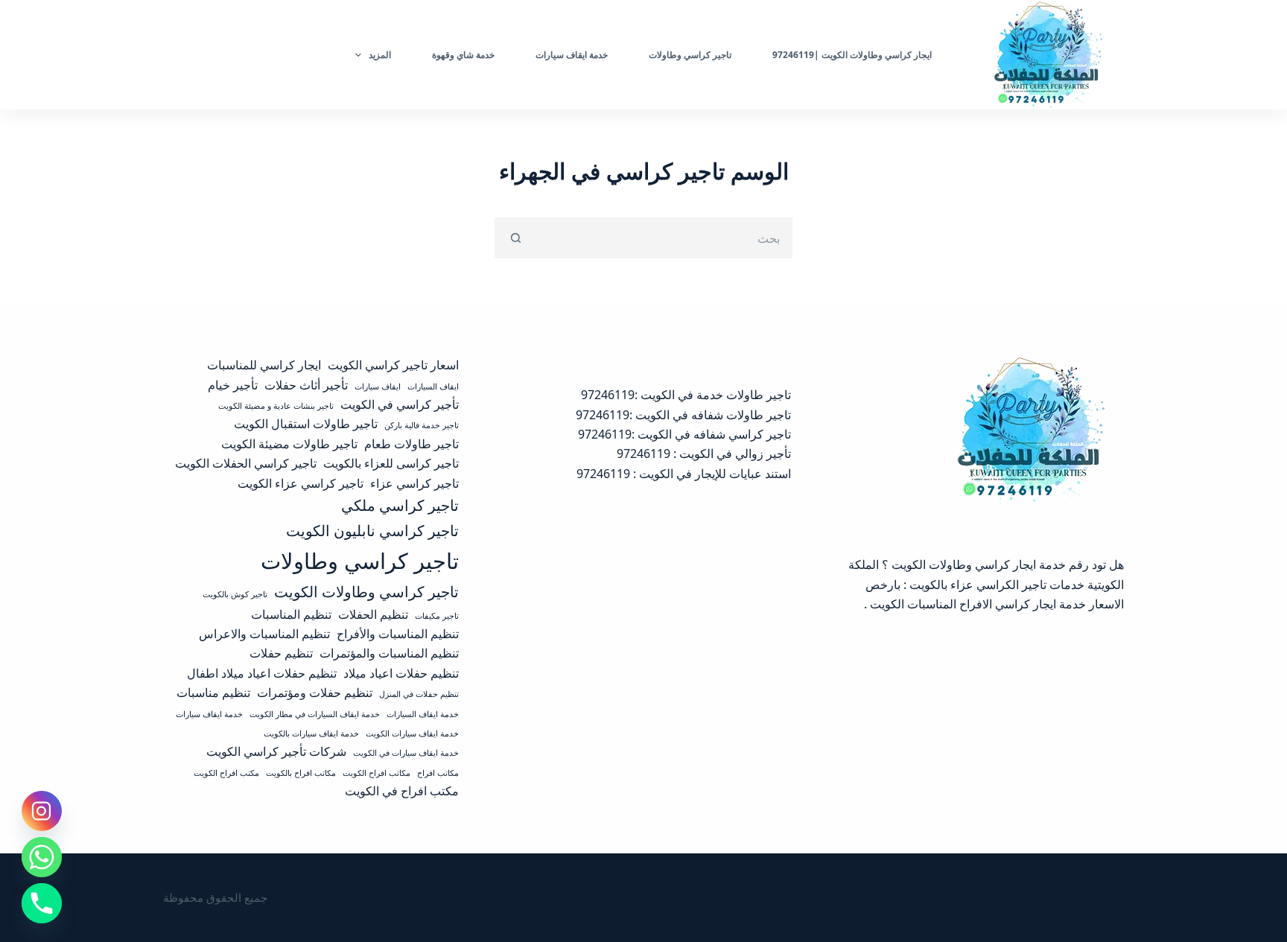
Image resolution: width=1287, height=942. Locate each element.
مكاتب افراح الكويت (376, 773)
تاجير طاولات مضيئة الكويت (289, 444)
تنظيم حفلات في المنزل (419, 694)
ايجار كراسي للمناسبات (264, 365)
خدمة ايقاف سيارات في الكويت (406, 753)
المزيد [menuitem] (380, 54)
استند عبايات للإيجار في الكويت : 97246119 (683, 473)
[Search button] (515, 237)
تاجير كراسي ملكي (400, 504)
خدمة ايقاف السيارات (423, 714)
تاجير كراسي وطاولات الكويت (366, 591)
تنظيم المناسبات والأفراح (398, 634)
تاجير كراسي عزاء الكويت (300, 483)
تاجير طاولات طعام (411, 444)
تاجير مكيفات (437, 616)
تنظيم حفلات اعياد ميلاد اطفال (262, 673)
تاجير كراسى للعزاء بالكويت (391, 463)
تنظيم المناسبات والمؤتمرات (389, 653)
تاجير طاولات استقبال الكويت (306, 424)
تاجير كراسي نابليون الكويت (372, 530)
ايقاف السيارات (433, 386)
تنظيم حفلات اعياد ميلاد (401, 673)
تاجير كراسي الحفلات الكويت (246, 463)
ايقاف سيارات (378, 386)
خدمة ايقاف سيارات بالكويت (311, 733)
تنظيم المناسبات (291, 614)
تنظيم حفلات (281, 653)
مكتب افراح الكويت (226, 773)
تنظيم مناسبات (213, 692)
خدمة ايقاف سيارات (209, 714)
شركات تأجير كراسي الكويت (276, 751)
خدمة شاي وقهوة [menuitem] (463, 54)
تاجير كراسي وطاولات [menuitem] (690, 54)
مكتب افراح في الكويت (402, 791)
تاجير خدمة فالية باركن (421, 425)
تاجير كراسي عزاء (414, 483)
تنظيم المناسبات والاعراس (264, 634)
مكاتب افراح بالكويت (301, 773)
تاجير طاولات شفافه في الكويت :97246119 (683, 415)
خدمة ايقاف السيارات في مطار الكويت (315, 714)
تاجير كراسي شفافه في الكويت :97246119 (684, 434)
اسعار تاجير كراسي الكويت (393, 365)
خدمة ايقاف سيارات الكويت (412, 733)
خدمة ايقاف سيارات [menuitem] (572, 54)
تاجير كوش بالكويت (235, 594)
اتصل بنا (198, 54)
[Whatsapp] (42, 857)
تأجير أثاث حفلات (306, 385)
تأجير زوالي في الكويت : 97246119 (704, 453)
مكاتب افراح (438, 773)
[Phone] (42, 903)
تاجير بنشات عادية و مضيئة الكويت (276, 406)
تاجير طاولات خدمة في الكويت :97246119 (686, 394)
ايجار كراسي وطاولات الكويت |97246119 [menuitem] (852, 54)
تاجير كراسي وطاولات (360, 561)
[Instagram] (42, 811)
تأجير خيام (233, 385)
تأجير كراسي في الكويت (399, 404)
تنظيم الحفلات (373, 614)
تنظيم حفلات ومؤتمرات (314, 692)
